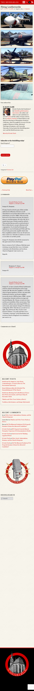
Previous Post (5, 190)
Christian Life (10, 169)
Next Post (29, 190)
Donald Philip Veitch (15, 202)
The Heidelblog (10, 2)
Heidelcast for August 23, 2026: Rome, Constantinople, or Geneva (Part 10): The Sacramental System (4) (13, 383)
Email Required (5, 143)
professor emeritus (11, 118)
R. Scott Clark (7, 9)
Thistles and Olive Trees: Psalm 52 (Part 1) (14, 399)
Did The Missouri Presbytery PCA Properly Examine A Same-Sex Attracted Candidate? (16, 445)
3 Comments (27, 9)
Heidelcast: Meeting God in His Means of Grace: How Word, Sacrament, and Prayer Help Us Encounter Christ (15, 394)
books (9, 116)
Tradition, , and (16, 402)
